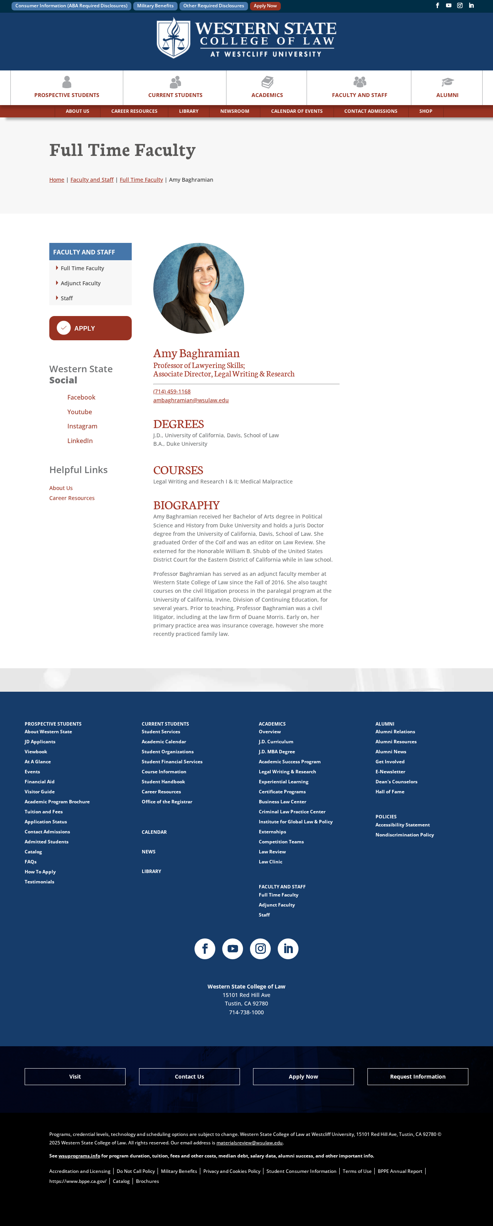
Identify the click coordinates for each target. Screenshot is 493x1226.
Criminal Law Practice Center (292, 811)
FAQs (31, 861)
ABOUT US (77, 111)
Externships (272, 831)
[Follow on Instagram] (460, 7)
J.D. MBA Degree (277, 751)
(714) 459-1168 (172, 391)
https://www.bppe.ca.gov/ (78, 1181)
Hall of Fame (390, 791)
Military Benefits (155, 5)
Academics (267, 95)
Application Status (46, 821)
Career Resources (72, 498)
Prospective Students (66, 95)
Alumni (447, 95)
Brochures (147, 1181)
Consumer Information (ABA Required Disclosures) (71, 5)
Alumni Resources (396, 741)
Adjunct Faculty (81, 283)
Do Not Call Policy (136, 1171)
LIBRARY (188, 111)
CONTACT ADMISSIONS (370, 111)
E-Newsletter (390, 771)
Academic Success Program (290, 761)
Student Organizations (168, 751)
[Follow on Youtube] (232, 948)
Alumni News (391, 751)
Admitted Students (47, 841)
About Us (61, 488)
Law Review (272, 851)
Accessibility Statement (403, 824)
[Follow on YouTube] (448, 7)
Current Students (175, 95)
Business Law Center (282, 801)
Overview (270, 731)
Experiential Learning (284, 781)
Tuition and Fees (44, 811)
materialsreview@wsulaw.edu (249, 1142)
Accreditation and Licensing (80, 1171)
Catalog (33, 851)
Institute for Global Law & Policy (296, 821)
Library (151, 871)
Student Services (161, 731)
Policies (386, 816)
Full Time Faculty (82, 268)
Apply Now (265, 5)
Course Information (164, 771)
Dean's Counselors (397, 781)
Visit (75, 1076)
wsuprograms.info (79, 1155)
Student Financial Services (172, 761)
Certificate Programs (282, 791)
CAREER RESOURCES (134, 111)
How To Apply (40, 871)
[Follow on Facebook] (437, 7)
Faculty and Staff (359, 95)
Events (32, 771)
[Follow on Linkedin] (471, 7)
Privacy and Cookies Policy (231, 1171)
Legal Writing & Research (287, 771)
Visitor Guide (40, 791)
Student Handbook (163, 781)
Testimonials (39, 881)
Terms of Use (357, 1171)
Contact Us (189, 1076)
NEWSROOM (234, 111)
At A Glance (38, 761)
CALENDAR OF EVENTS (297, 111)
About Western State (48, 731)
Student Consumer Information (302, 1171)
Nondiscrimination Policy (405, 834)
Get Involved (390, 761)
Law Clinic (270, 861)
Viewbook (36, 751)
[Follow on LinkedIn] (288, 948)
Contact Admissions (47, 831)
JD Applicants (40, 741)
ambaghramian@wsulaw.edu (191, 400)
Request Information (418, 1076)
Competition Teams (281, 841)
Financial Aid (40, 781)
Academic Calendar (164, 741)
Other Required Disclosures (213, 5)
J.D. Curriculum (276, 741)
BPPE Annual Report (400, 1171)
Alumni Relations (395, 731)
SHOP (426, 111)
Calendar (154, 832)
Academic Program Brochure (57, 801)
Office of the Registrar (167, 801)
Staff (67, 298)
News (149, 851)
